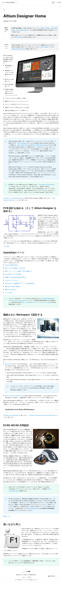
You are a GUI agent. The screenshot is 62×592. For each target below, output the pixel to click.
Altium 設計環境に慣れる (11, 265)
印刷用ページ (54, 576)
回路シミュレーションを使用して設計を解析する (18, 271)
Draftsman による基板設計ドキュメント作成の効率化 (19, 283)
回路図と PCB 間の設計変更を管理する (15, 277)
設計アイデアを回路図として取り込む (15, 268)
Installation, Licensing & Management (13, 198)
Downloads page (33, 508)
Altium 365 (8, 364)
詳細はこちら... (7, 516)
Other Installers (44, 47)
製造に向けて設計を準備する (13, 286)
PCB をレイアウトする (11, 280)
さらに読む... (6, 246)
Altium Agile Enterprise (22, 30)
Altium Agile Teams (22, 145)
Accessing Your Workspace (10, 415)
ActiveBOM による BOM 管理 (13, 274)
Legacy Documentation (18, 49)
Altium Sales (18, 37)
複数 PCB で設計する (11, 289)
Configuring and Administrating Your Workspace (42, 415)
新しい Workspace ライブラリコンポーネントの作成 (36, 302)
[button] (31, 409)
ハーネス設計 (8, 292)
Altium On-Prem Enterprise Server (14, 395)
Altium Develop (45, 28)
